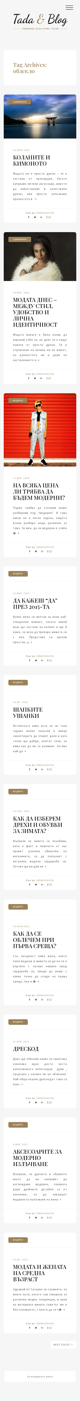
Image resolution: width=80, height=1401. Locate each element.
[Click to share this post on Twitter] (35, 218)
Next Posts (62, 1344)
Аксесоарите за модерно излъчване (37, 1158)
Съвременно (20, 101)
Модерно (18, 400)
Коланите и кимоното (31, 160)
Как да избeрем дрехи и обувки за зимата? (37, 825)
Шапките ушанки (28, 712)
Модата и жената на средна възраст (39, 1273)
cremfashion (45, 212)
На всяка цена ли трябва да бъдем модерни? (39, 491)
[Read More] (35, 199)
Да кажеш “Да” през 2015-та (35, 603)
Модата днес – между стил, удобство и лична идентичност (35, 312)
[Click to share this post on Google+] (41, 218)
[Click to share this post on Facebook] (30, 218)
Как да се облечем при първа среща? (34, 940)
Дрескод (26, 1048)
